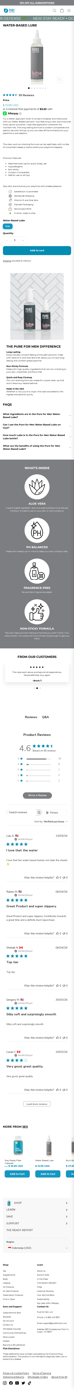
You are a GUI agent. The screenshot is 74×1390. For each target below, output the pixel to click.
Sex (25, 1126)
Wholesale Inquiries (12, 1329)
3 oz (8, 226)
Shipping (7, 261)
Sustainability (43, 1299)
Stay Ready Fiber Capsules (13, 1161)
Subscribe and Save (12, 1312)
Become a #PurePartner (14, 1345)
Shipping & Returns (13, 1377)
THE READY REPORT (46, 1283)
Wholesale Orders (38, 1377)
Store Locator (9, 1337)
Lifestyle (6, 1283)
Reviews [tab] (31, 717)
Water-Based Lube (14, 220)
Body (5, 1279)
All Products (8, 1287)
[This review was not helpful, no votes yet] (64, 877)
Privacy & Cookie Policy (16, 1373)
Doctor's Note (43, 1275)
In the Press (42, 1279)
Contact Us (8, 1325)
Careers (6, 1341)
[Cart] (62, 11)
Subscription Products (13, 1295)
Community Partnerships (14, 1333)
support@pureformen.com (55, 1323)
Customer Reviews (45, 1291)
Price (6, 100)
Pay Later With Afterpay (48, 1303)
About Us (41, 1271)
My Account (8, 1321)
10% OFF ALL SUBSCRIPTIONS (37, 2)
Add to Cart (17, 1173)
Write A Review (37, 795)
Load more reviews (37, 1104)
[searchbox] (21, 812)
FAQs (39, 1287)
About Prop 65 (59, 1377)
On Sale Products (11, 1291)
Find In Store (9, 1299)
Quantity (8, 233)
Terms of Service (42, 1373)
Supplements (9, 1275)
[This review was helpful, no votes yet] (57, 877)
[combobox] (51, 821)
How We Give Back (46, 1295)
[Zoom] (59, 79)
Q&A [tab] (45, 717)
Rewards (7, 1317)
